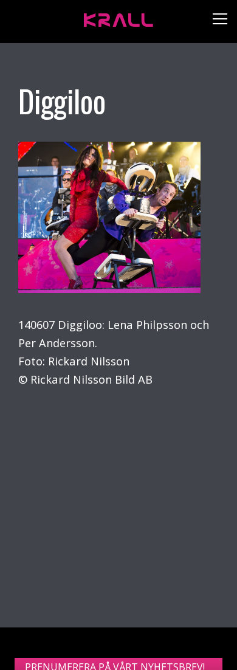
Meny (215, 21)
